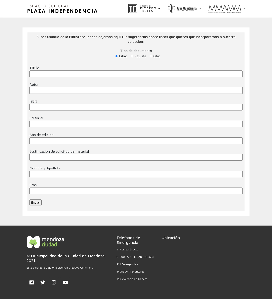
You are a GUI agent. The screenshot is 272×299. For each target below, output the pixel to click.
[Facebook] (31, 282)
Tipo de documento (139, 53)
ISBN (33, 101)
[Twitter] (43, 282)
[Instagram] (54, 282)
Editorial (36, 118)
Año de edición (41, 135)
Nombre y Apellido (44, 168)
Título (34, 68)
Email (34, 185)
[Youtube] (65, 282)
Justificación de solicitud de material (59, 151)
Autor (34, 84)
